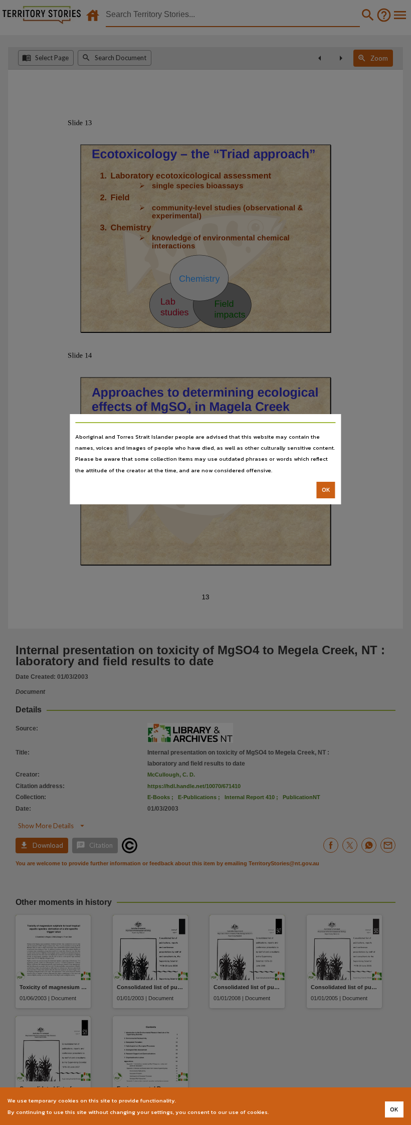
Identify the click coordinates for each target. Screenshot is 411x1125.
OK (326, 489)
